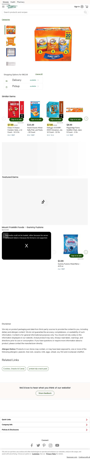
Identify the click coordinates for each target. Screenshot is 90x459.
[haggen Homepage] (12, 6)
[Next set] (86, 118)
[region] (45, 454)
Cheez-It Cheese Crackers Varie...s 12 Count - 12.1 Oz (15, 130)
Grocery (6, 2)
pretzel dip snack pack (38, 368)
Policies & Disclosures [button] (10, 430)
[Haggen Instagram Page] (51, 445)
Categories (6, 20)
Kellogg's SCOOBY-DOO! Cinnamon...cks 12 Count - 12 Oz (54, 130)
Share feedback (45, 393)
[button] (78, 6)
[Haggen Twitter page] (38, 445)
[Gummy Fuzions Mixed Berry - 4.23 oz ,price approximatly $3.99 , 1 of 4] (70, 252)
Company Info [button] (7, 425)
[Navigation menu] (3, 6)
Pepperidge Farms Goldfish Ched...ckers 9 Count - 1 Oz (74, 130)
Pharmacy (20, 2)
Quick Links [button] (6, 419)
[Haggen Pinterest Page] (44, 445)
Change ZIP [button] (39, 74)
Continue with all (84, 457)
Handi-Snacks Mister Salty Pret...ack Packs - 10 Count (35, 130)
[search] (85, 12)
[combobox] (45, 12)
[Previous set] (4, 118)
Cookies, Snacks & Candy (13, 368)
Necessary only (72, 457)
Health (12, 2)
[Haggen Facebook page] (32, 445)
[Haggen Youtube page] (57, 445)
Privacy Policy (51, 454)
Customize (35, 454)
